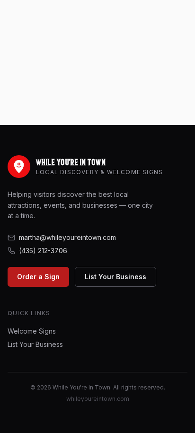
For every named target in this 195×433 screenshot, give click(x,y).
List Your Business (115, 277)
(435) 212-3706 (43, 251)
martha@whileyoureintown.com (67, 237)
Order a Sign (38, 277)
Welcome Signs (32, 331)
